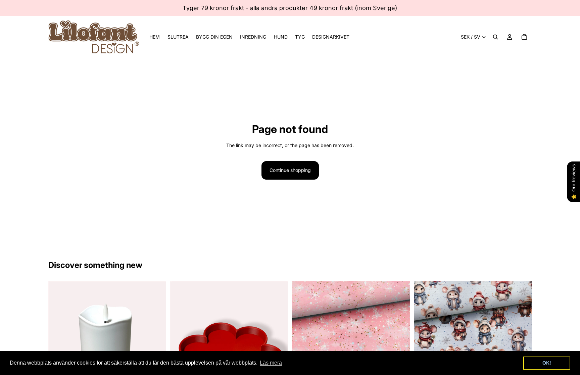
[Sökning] (495, 37)
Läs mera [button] (271, 363)
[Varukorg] (524, 37)
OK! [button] (546, 363)
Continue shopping (290, 170)
